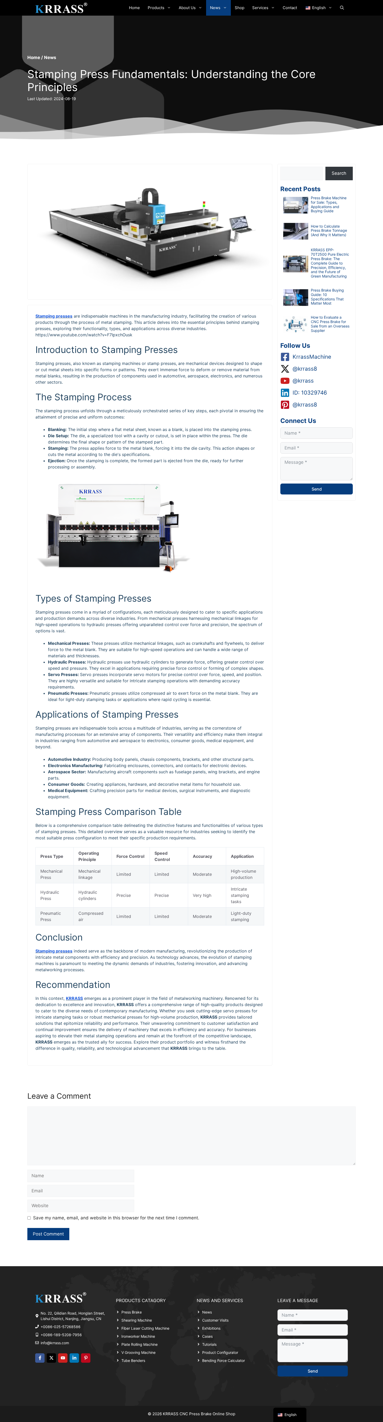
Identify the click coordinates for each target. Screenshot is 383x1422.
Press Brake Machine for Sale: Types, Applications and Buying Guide (329, 204)
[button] (342, 8)
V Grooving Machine (138, 1352)
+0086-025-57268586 (61, 1326)
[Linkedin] (74, 1358)
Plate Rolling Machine (139, 1344)
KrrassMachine (312, 356)
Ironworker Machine (138, 1336)
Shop (239, 7)
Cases (207, 1336)
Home (134, 7)
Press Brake (131, 1312)
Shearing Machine (136, 1320)
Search (339, 173)
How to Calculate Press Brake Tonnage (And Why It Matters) (329, 230)
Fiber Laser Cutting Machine (145, 1328)
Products (156, 7)
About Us (187, 7)
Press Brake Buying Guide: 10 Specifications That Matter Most (327, 296)
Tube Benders (133, 1360)
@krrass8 (305, 368)
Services (260, 7)
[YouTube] (62, 1358)
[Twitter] (51, 1358)
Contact (290, 7)
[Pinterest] (85, 1358)
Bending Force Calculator (223, 1360)
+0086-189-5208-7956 (61, 1335)
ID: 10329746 (310, 392)
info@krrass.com (55, 1343)
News (215, 7)
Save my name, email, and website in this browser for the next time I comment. (116, 1217)
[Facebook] (40, 1358)
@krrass (303, 380)
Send (317, 489)
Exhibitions (211, 1328)
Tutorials (209, 1344)
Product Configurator (220, 1352)
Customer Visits (215, 1320)
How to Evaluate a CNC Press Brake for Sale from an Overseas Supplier (330, 323)
